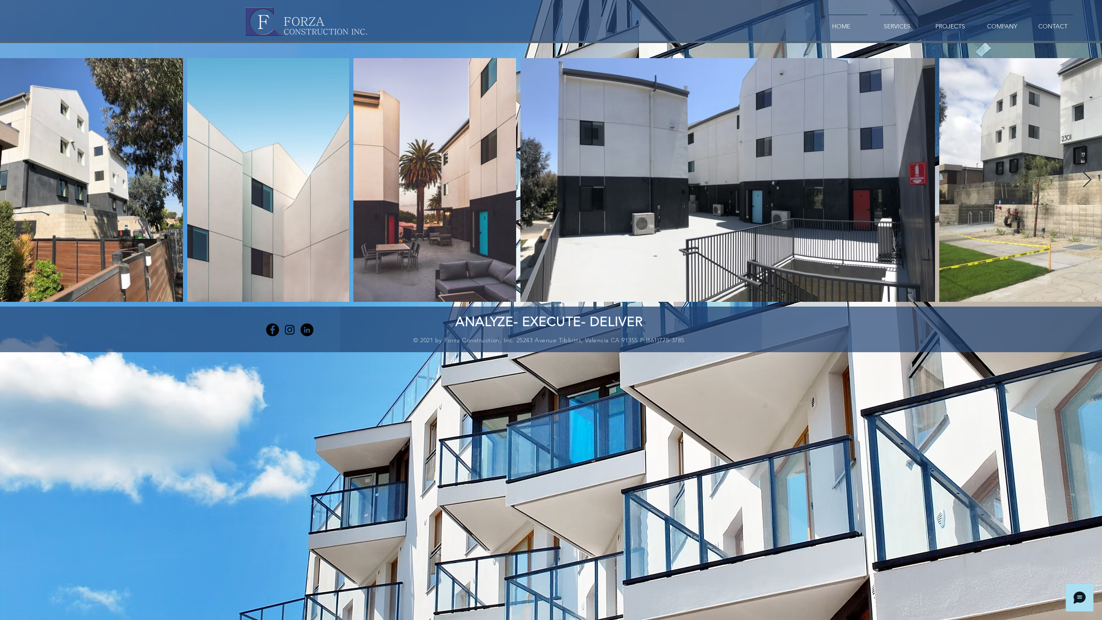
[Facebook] (272, 329)
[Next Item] (1087, 180)
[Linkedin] (306, 329)
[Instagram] (289, 329)
